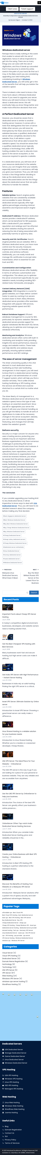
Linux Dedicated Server (11, 551)
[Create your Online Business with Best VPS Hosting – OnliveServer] (7, 846)
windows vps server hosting (13, 981)
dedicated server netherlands (13, 547)
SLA (6, 1136)
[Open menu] (39, 2)
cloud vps (33, 925)
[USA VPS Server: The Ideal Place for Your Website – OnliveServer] (7, 754)
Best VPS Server (26, 918)
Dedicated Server (20, 13)
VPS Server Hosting (8, 938)
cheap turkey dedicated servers (14, 539)
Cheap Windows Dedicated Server (15, 543)
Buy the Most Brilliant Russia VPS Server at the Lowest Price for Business (31, 576)
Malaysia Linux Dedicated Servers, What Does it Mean (10, 574)
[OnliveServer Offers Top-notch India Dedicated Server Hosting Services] (7, 817)
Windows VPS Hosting (13, 1079)
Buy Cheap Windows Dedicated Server (16, 528)
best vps (5, 918)
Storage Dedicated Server (15, 1053)
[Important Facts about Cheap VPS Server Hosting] (7, 607)
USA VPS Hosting (11, 1075)
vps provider (18, 935)
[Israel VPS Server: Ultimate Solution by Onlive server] (7, 695)
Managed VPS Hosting (14, 1089)
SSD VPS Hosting (11, 1085)
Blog (6, 1126)
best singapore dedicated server (14, 516)
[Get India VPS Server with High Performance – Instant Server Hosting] (7, 667)
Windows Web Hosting (14, 1106)
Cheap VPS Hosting (8, 925)
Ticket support (27, 9)
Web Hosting (7, 976)
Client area (12, 9)
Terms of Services (12, 1143)
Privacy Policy (10, 1140)
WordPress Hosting (10, 984)
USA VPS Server (30, 933)
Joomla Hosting (11, 1112)
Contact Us (9, 1133)
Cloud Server (7, 953)
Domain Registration (13, 1130)
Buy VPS (19, 920)
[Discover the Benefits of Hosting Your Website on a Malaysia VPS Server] (7, 877)
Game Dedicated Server (15, 1056)
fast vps (16, 930)
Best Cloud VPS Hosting (9, 915)
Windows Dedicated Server (12, 563)
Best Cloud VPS (18, 912)
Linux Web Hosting (12, 1102)
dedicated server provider (28, 928)
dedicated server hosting (10, 928)
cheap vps (22, 923)
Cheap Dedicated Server (11, 535)
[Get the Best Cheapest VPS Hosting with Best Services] (7, 637)
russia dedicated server (11, 559)
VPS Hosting (9, 935)
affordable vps (7, 912)
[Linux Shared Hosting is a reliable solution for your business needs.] (7, 724)
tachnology (7, 964)
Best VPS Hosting (14, 918)
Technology (7, 967)
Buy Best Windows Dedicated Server (15, 524)
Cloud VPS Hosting (9, 956)
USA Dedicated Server (14, 1049)
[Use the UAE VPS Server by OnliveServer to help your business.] (7, 787)
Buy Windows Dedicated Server (14, 532)
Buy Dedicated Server (9, 920)
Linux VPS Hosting (12, 1082)
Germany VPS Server (26, 930)
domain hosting (7, 930)
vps (3, 935)
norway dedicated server (12, 555)
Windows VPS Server (18, 940)
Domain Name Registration (13, 961)
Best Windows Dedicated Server (14, 520)
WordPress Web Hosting (14, 1109)
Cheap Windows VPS (22, 925)
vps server (26, 935)
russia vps (21, 933)
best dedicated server (25, 915)
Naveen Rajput (15, 20)
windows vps (6, 940)
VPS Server (6, 973)
